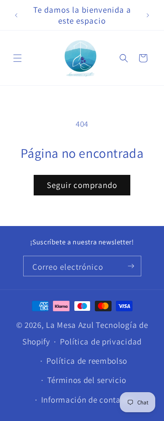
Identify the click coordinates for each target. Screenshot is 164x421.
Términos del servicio (87, 380)
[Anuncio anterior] (16, 15)
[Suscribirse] (131, 266)
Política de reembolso (87, 360)
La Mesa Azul (70, 325)
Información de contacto (87, 399)
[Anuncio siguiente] (147, 15)
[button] (17, 58)
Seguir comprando (82, 185)
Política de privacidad (101, 341)
